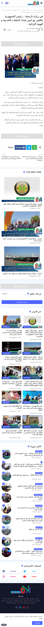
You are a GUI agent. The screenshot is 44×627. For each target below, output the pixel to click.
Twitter (28, 147)
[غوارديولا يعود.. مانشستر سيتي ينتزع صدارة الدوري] (6, 498)
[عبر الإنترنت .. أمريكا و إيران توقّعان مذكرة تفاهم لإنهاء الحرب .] (6, 541)
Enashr (4, 625)
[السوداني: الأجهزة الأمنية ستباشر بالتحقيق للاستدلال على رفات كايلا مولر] (6, 487)
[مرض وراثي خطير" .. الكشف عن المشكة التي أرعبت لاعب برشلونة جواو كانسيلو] (6, 552)
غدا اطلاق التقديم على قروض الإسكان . (12, 407)
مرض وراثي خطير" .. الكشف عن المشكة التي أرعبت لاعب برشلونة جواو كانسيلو (28, 552)
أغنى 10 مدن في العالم (35, 529)
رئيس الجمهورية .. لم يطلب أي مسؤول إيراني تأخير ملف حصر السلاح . (32, 408)
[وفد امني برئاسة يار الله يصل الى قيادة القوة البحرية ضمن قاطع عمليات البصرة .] (6, 519)
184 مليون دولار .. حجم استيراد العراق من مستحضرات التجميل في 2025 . (12, 383)
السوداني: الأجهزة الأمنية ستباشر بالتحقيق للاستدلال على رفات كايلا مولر (30, 487)
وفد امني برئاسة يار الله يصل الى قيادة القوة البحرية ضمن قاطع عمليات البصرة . (29, 519)
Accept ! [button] (37, 623)
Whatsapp (34, 147)
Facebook (19, 147)
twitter (34, 571)
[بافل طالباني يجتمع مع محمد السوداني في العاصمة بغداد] (6, 509)
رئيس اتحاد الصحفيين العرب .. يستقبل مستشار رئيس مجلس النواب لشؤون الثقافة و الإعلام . (32, 383)
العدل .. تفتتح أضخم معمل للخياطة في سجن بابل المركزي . (12, 432)
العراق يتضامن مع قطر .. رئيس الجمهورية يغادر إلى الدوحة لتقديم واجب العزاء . (28, 454)
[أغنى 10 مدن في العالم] (6, 530)
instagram (13, 576)
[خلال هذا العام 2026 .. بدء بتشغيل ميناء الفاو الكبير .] (6, 476)
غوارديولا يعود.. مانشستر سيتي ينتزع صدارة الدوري (29, 498)
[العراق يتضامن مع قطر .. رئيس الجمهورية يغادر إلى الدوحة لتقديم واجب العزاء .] (6, 454)
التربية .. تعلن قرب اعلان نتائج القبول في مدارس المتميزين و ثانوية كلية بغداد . (33, 432)
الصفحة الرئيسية (38, 10)
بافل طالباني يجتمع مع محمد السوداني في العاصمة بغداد (30, 508)
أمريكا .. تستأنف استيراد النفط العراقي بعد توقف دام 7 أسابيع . (22, 273)
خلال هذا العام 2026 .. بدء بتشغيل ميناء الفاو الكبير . (27, 476)
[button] (2, 3)
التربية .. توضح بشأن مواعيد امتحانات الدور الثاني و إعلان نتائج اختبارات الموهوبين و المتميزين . (23, 205)
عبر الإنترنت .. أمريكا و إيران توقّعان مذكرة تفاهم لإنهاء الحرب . (27, 541)
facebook (13, 571)
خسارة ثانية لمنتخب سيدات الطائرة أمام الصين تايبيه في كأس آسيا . (13, 359)
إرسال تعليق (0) (22, 302)
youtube (34, 576)
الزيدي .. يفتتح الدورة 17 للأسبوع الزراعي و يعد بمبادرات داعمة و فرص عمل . (22, 239)
